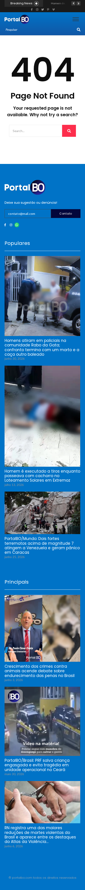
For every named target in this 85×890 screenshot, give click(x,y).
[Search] (78, 29)
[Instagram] (11, 224)
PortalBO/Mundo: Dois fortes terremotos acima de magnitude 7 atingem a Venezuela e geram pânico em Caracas (42, 545)
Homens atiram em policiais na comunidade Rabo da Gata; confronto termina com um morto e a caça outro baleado (42, 347)
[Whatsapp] (17, 224)
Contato (65, 213)
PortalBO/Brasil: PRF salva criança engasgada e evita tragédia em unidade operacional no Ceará (37, 765)
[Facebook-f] (5, 224)
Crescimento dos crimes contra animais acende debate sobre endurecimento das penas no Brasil (40, 671)
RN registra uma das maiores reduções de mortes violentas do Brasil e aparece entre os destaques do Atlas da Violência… (40, 835)
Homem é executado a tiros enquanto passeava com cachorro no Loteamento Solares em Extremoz (42, 476)
